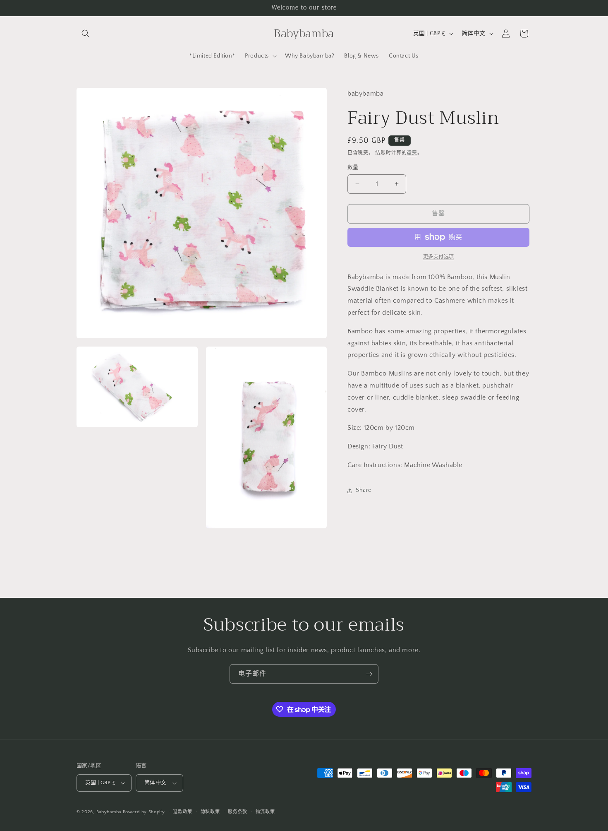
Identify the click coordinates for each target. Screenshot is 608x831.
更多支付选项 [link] (438, 257)
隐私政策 (210, 811)
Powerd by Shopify (144, 811)
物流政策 (265, 811)
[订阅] (369, 674)
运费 (412, 153)
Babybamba (108, 811)
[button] (86, 33)
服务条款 (237, 811)
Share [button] (363, 490)
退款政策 (182, 811)
